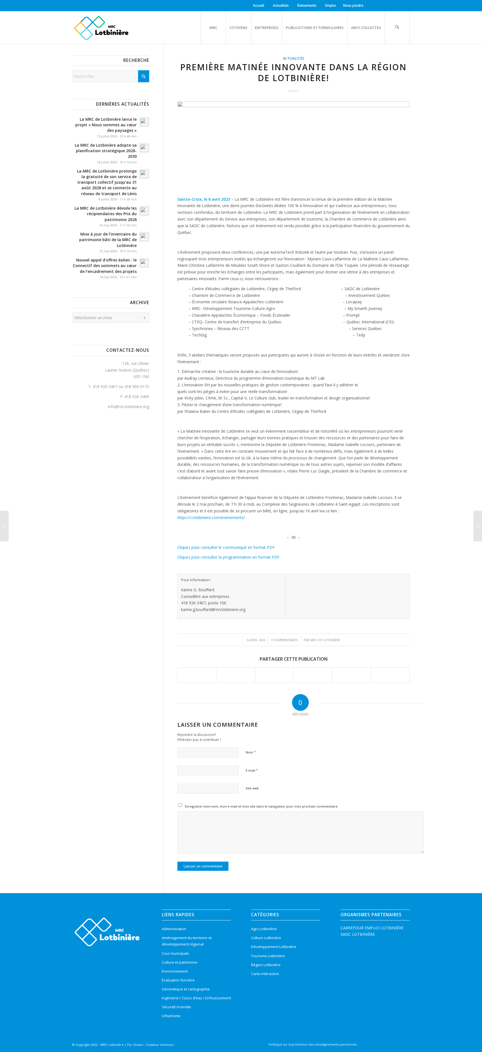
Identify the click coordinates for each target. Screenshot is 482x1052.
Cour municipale (175, 953)
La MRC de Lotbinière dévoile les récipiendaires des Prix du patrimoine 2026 (105, 213)
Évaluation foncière (178, 980)
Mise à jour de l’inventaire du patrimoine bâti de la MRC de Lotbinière (108, 239)
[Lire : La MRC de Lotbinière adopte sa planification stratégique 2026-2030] (144, 148)
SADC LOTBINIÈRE (358, 934)
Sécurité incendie (176, 1006)
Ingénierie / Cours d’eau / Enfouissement (196, 997)
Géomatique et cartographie (186, 989)
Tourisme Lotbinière (268, 955)
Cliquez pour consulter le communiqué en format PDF (226, 547)
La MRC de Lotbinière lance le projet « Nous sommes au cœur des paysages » (106, 125)
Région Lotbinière (266, 964)
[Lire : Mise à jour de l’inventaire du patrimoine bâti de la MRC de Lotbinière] (144, 237)
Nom (251, 752)
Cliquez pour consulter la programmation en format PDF (228, 557)
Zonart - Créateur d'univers (153, 1045)
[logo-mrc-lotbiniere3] (101, 27)
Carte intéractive (265, 973)
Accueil (258, 5)
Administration (174, 928)
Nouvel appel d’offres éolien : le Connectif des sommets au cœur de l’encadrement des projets (105, 265)
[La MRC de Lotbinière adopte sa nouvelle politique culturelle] (477, 526)
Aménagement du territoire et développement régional (187, 941)
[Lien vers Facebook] (371, 5)
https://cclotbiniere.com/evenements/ (211, 517)
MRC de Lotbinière (325, 640)
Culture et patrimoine (179, 962)
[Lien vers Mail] (404, 5)
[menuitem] (259, 5)
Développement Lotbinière (273, 946)
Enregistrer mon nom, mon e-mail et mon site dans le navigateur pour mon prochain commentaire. (261, 806)
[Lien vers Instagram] (379, 5)
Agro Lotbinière (264, 928)
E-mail (252, 770)
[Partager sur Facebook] (197, 675)
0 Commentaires (284, 640)
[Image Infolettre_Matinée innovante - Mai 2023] (293, 145)
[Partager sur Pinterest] (313, 675)
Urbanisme (171, 1015)
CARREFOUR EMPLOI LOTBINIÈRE (372, 927)
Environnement (175, 971)
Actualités (281, 5)
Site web (252, 788)
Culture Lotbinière (266, 937)
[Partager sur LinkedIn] (351, 675)
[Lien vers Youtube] (396, 5)
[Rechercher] (397, 27)
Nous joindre (353, 5)
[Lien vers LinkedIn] (387, 5)
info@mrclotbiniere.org (128, 406)
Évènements (307, 5)
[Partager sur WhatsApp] (274, 675)
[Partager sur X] (235, 675)
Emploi (330, 5)
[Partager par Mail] (390, 675)
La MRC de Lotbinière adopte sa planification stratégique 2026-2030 (106, 150)
